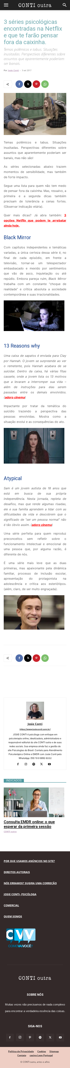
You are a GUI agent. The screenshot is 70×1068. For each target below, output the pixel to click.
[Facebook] (19, 84)
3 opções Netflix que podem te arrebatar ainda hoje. (35, 220)
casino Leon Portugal (41, 1055)
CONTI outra (10, 831)
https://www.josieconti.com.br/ (35, 729)
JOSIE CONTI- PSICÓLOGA (20, 894)
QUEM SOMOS (13, 916)
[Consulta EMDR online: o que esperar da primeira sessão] (35, 789)
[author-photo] (35, 718)
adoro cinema (15, 397)
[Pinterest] (36, 84)
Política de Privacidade (21, 1051)
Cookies (41, 1051)
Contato (21, 1055)
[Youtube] (51, 764)
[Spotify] (35, 764)
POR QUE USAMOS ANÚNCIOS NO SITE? (29, 861)
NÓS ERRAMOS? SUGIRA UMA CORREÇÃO (30, 883)
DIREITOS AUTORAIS (17, 872)
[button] (6, 5)
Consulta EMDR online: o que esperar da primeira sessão (29, 824)
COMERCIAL (11, 905)
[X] (28, 84)
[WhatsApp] (45, 84)
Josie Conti (13, 70)
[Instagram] (27, 764)
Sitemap (54, 1051)
